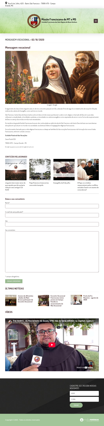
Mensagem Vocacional (17, 39)
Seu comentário (10, 230)
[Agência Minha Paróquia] (89, 420)
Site (6, 221)
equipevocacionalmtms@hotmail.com (22, 147)
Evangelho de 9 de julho (61, 183)
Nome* (7, 203)
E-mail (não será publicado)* (14, 212)
